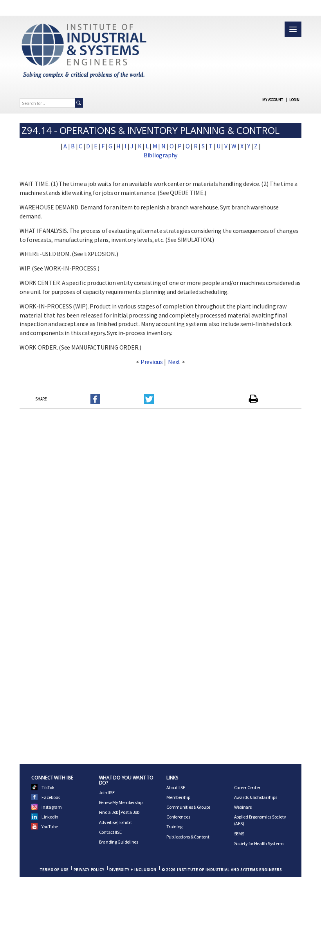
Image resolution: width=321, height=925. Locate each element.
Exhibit (125, 822)
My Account (272, 99)
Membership (178, 797)
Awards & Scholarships (255, 797)
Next (174, 362)
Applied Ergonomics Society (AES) (260, 820)
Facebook (50, 797)
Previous (152, 362)
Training (174, 826)
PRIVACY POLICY (89, 869)
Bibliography (160, 155)
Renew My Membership (120, 802)
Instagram (51, 807)
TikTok (47, 787)
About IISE (175, 787)
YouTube (49, 826)
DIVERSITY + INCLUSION (133, 869)
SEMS (239, 834)
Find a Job (109, 812)
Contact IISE (110, 832)
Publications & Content (187, 837)
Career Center (247, 787)
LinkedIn (49, 817)
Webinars (243, 807)
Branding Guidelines (118, 842)
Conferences (178, 817)
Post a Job (130, 812)
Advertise (108, 822)
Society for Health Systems (259, 843)
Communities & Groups (188, 807)
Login (294, 99)
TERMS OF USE (54, 869)
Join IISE (107, 792)
